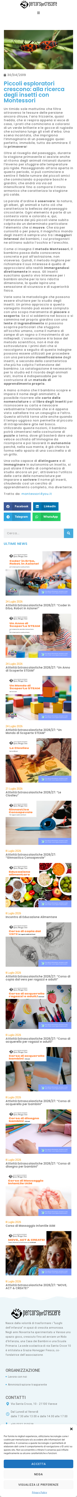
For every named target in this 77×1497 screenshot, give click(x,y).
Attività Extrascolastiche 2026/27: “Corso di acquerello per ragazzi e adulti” (38, 1040)
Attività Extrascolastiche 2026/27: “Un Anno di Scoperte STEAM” (38, 669)
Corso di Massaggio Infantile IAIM (30, 1226)
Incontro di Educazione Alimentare (31, 917)
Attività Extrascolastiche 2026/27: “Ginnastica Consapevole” (31, 856)
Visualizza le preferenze (38, 1485)
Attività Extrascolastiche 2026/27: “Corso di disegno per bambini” (38, 1165)
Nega (38, 1474)
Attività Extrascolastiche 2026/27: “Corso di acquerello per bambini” (38, 1102)
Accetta (38, 1464)
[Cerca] (68, 533)
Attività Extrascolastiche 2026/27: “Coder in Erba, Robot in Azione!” (38, 606)
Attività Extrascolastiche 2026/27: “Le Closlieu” (33, 793)
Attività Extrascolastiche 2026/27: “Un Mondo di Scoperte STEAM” (34, 731)
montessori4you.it (36, 494)
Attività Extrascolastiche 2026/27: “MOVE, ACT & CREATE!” (36, 1286)
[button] (71, 1429)
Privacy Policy (39, 1492)
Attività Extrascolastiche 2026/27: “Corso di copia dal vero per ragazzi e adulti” (38, 977)
